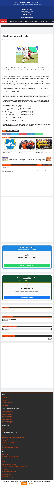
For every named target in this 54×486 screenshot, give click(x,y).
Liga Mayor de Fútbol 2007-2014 (9, 449)
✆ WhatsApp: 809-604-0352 (27, 265)
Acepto (24, 483)
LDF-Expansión (5, 445)
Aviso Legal (4, 400)
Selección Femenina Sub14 (7, 422)
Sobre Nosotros (27, 14)
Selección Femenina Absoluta (8, 477)
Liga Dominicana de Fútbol (12, 130)
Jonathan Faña (5, 444)
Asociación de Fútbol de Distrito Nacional (10, 456)
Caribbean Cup (5, 439)
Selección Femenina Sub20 (7, 417)
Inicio (27, 8)
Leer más (30, 483)
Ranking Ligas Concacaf (7, 474)
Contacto (27, 16)
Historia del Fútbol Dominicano (8, 442)
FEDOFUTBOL (5, 440)
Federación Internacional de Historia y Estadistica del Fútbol (14, 466)
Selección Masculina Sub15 (7, 414)
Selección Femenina (27, 17)
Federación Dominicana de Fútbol (9, 464)
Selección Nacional (27, 11)
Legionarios (27, 12)
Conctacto (4, 403)
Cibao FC (3, 461)
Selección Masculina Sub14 (7, 416)
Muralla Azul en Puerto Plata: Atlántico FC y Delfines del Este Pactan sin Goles (9, 151)
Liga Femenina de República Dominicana (10, 447)
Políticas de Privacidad (6, 399)
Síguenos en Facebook (27, 297)
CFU (2, 459)
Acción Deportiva (5, 454)
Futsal (3, 428)
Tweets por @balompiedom (8, 310)
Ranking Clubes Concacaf (7, 473)
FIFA (3, 467)
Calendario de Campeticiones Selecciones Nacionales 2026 (14, 437)
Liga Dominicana (27, 9)
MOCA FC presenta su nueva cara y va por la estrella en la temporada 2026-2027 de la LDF (43, 151)
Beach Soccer (4, 430)
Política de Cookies (6, 397)
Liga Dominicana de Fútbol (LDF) (9, 471)
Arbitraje (3, 435)
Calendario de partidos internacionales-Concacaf (12, 458)
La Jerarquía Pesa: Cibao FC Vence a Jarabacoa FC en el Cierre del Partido (26, 151)
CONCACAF (4, 463)
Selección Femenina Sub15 (7, 421)
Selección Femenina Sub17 (7, 419)
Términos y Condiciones (7, 402)
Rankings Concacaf (6, 476)
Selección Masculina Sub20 (7, 411)
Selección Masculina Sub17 (7, 412)
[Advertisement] (7, 220)
